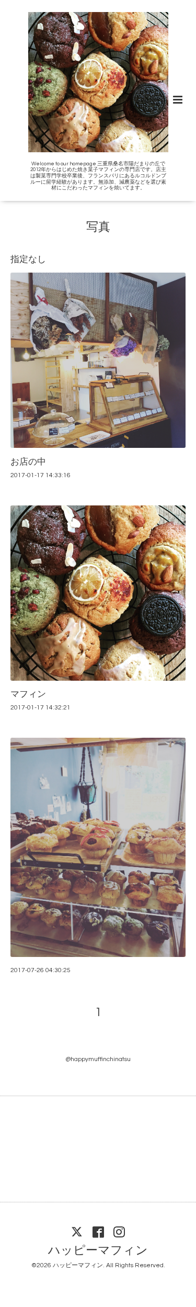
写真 (98, 227)
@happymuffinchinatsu (98, 1059)
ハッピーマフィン (98, 1251)
